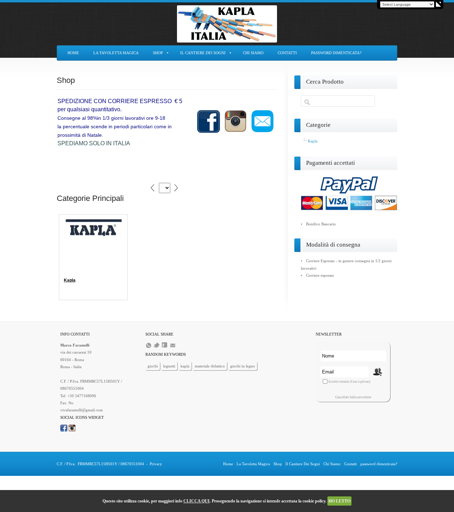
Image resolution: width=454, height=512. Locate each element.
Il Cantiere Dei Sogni (203, 53)
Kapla (70, 280)
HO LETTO (339, 501)
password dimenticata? (336, 53)
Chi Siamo (253, 53)
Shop (158, 53)
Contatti (287, 53)
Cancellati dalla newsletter (353, 397)
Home (73, 53)
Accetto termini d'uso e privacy (349, 381)
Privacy (156, 464)
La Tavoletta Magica (116, 53)
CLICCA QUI (196, 501)
